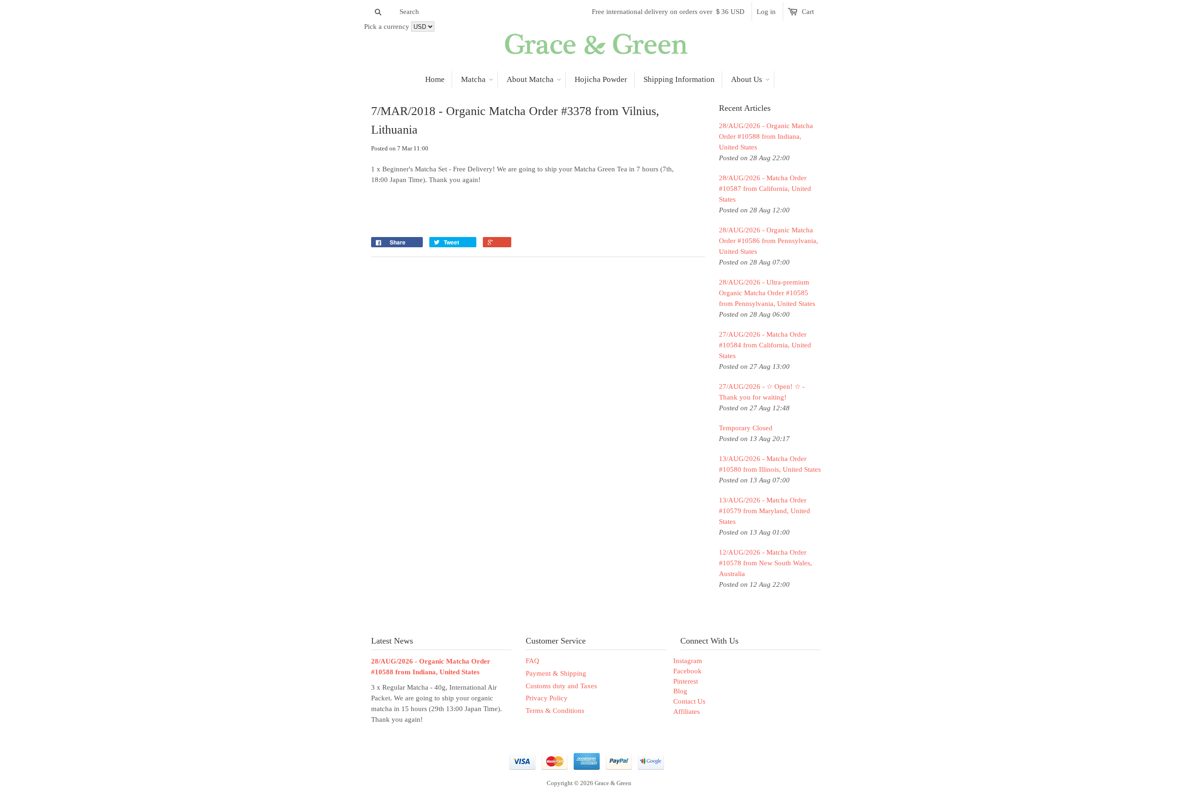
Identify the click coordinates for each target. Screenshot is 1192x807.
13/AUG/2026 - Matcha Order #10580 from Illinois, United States (770, 464)
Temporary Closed (745, 428)
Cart (808, 11)
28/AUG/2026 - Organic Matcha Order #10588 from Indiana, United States (766, 136)
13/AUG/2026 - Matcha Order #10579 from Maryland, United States (764, 510)
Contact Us (689, 701)
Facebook (687, 671)
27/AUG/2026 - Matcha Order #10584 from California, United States (765, 345)
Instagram (687, 661)
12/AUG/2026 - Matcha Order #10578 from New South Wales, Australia (765, 563)
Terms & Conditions (555, 710)
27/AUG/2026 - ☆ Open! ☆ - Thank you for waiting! (762, 392)
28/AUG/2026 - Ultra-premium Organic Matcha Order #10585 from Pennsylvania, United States (767, 292)
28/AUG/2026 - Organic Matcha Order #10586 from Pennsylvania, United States (768, 240)
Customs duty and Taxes (561, 686)
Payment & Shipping (556, 673)
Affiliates (686, 711)
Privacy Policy (547, 698)
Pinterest (685, 681)
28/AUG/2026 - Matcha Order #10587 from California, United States (765, 188)
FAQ (532, 661)
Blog (680, 691)
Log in (766, 11)
